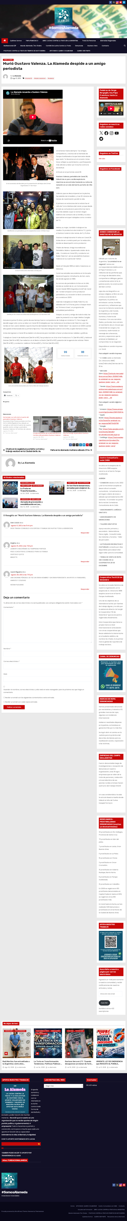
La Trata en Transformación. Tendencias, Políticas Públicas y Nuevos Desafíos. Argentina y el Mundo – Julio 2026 (48, 1065)
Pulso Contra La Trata (27, 483)
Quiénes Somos (16, 41)
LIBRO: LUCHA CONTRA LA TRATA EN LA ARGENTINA (60, 41)
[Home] (4, 40)
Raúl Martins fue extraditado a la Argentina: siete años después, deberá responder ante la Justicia (16, 1065)
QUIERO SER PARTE (83, 51)
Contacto (105, 46)
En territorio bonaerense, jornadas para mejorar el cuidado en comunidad (78, 488)
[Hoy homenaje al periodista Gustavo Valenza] (77, 424)
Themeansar (39, 1211)
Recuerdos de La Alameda (116, 1217)
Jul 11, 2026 (102, 1067)
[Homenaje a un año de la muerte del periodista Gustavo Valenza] (18, 425)
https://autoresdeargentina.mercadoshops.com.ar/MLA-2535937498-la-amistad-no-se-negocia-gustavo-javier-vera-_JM (111, 392)
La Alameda (17, 76)
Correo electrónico (11, 661)
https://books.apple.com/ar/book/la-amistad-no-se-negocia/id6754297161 (110, 421)
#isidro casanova (39, 78)
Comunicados (25, 499)
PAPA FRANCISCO (32, 41)
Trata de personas (89, 41)
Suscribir (104, 1003)
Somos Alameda (8, 60)
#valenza (51, 78)
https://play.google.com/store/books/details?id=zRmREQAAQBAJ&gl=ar (111, 432)
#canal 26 (28, 78)
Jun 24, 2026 (71, 491)
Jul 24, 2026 (24, 493)
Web (5, 674)
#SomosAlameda (63, 27)
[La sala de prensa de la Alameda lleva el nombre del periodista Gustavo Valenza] (47, 424)
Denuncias (79, 46)
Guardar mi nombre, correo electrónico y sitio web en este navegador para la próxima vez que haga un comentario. (43, 690)
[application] (111, 109)
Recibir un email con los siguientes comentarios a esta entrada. (29, 697)
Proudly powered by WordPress (11, 1211)
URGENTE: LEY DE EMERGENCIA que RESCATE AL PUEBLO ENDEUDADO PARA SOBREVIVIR (109, 1063)
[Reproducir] (101, 114)
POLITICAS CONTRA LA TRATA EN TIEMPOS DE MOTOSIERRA (24, 51)
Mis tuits (102, 158)
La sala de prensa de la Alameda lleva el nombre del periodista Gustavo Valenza (47, 434)
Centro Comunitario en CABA (107, 1206)
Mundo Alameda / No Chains (31, 46)
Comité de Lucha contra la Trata (58, 46)
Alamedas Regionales (108, 41)
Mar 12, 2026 (24, 507)
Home (73, 1206)
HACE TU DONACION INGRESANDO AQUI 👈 (21, 1144)
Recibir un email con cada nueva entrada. (21, 702)
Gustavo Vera (92, 46)
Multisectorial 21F (10, 46)
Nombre (7, 648)
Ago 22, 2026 (10, 1067)
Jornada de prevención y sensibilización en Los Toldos (31, 504)
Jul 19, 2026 (71, 1067)
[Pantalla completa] (121, 114)
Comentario (8, 607)
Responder (85, 533)
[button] (125, 46)
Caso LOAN (70, 1031)
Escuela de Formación (85, 1210)
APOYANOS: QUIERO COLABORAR (61, 51)
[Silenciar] (118, 114)
